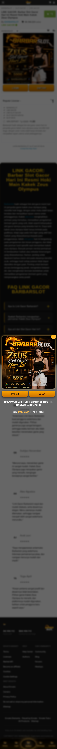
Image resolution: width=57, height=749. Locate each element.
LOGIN (42, 393)
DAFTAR (15, 393)
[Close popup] (53, 337)
